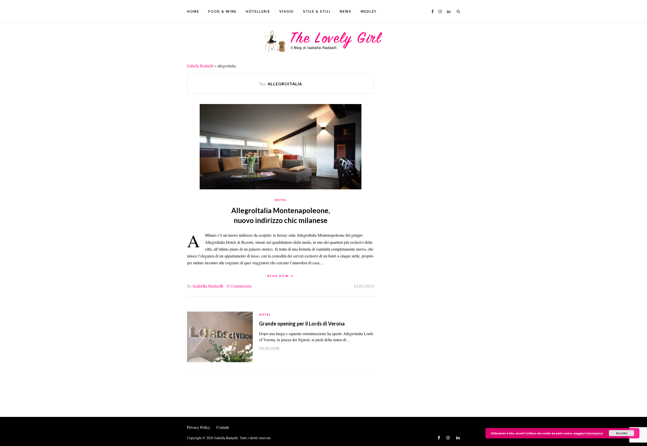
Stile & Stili (317, 11)
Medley (369, 11)
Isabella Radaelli (200, 65)
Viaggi (286, 11)
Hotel (280, 200)
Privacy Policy (198, 427)
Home (193, 11)
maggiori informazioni (588, 433)
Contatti (222, 427)
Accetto (621, 433)
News (346, 11)
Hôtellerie (258, 11)
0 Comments (239, 286)
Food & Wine (222, 11)
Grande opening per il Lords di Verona (302, 323)
